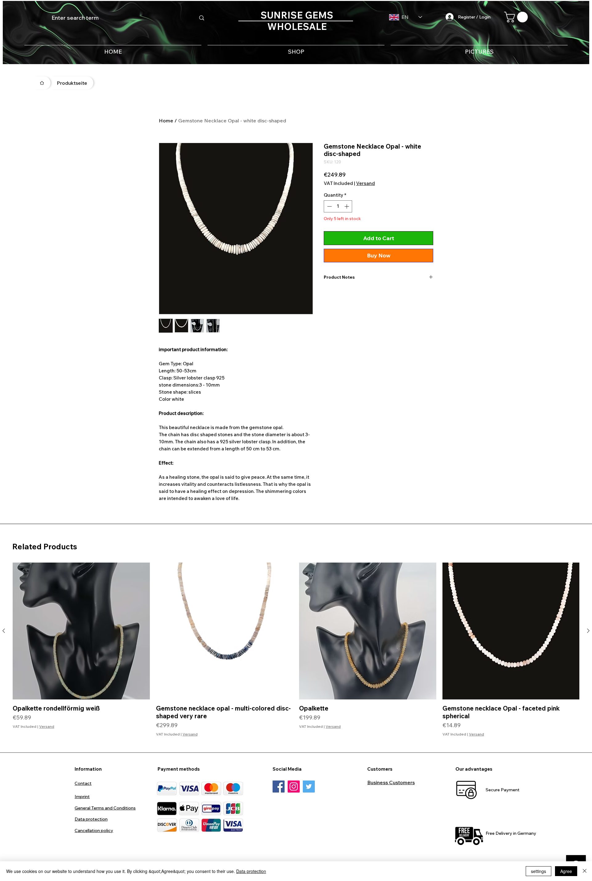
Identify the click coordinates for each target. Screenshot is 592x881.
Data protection (251, 871)
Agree (566, 871)
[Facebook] (279, 787)
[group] (296, 649)
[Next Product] (588, 630)
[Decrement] (329, 206)
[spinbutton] (338, 206)
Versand (365, 183)
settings (538, 871)
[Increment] (347, 206)
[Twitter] (309, 787)
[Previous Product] (3, 630)
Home (166, 120)
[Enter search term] (202, 18)
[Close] (584, 871)
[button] (517, 17)
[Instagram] (294, 787)
